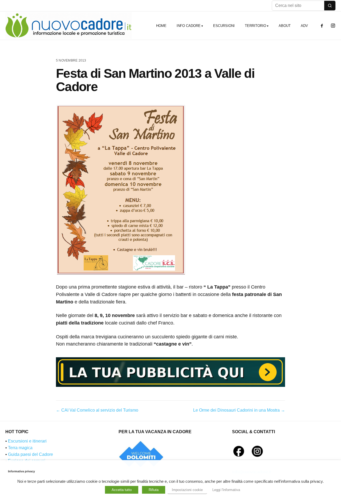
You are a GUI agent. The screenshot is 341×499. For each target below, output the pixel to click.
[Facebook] (321, 25)
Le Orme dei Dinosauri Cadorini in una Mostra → (239, 410)
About (285, 26)
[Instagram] (333, 25)
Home (161, 26)
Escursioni (224, 26)
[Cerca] (329, 5)
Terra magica (20, 447)
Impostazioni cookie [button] (187, 490)
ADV (304, 26)
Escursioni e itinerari (27, 441)
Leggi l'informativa (226, 490)
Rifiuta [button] (154, 490)
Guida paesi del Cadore (30, 454)
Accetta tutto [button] (122, 490)
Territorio (255, 26)
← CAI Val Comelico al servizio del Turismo (97, 410)
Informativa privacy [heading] (21, 471)
